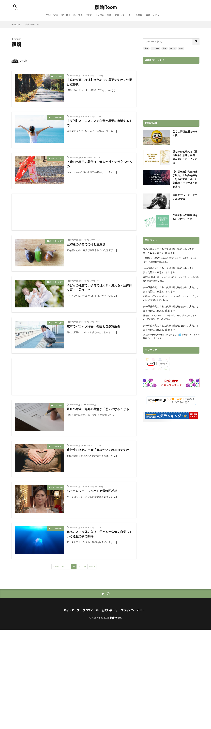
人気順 (23, 61)
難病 (164, 48)
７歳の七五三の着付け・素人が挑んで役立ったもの (99, 164)
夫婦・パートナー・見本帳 (128, 15)
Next (91, 566)
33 (68, 566)
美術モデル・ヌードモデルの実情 (185, 197)
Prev (57, 566)
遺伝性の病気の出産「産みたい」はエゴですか (98, 450)
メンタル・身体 (103, 15)
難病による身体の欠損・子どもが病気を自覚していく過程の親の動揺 (99, 534)
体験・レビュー (154, 15)
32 (63, 566)
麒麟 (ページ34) (32, 25)
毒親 (146, 48)
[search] (196, 41)
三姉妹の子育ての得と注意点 (86, 244)
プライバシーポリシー (134, 610)
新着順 (15, 61)
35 (79, 566)
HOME (17, 25)
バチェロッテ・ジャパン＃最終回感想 (92, 491)
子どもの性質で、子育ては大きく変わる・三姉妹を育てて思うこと (99, 287)
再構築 (172, 48)
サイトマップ (71, 610)
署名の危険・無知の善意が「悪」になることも (98, 409)
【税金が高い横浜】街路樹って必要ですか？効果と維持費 (99, 82)
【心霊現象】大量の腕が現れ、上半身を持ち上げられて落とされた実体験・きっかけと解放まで (185, 179)
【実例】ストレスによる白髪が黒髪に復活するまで (99, 123)
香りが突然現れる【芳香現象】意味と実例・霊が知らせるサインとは (185, 157)
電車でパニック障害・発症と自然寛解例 (93, 326)
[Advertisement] (74, 212)
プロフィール (91, 610)
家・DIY (65, 15)
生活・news (52, 15)
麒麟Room (105, 7)
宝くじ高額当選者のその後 (185, 133)
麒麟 (167, 253)
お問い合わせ (110, 610)
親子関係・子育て (82, 15)
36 (85, 566)
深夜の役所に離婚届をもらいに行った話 (185, 217)
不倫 (181, 48)
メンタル (155, 48)
